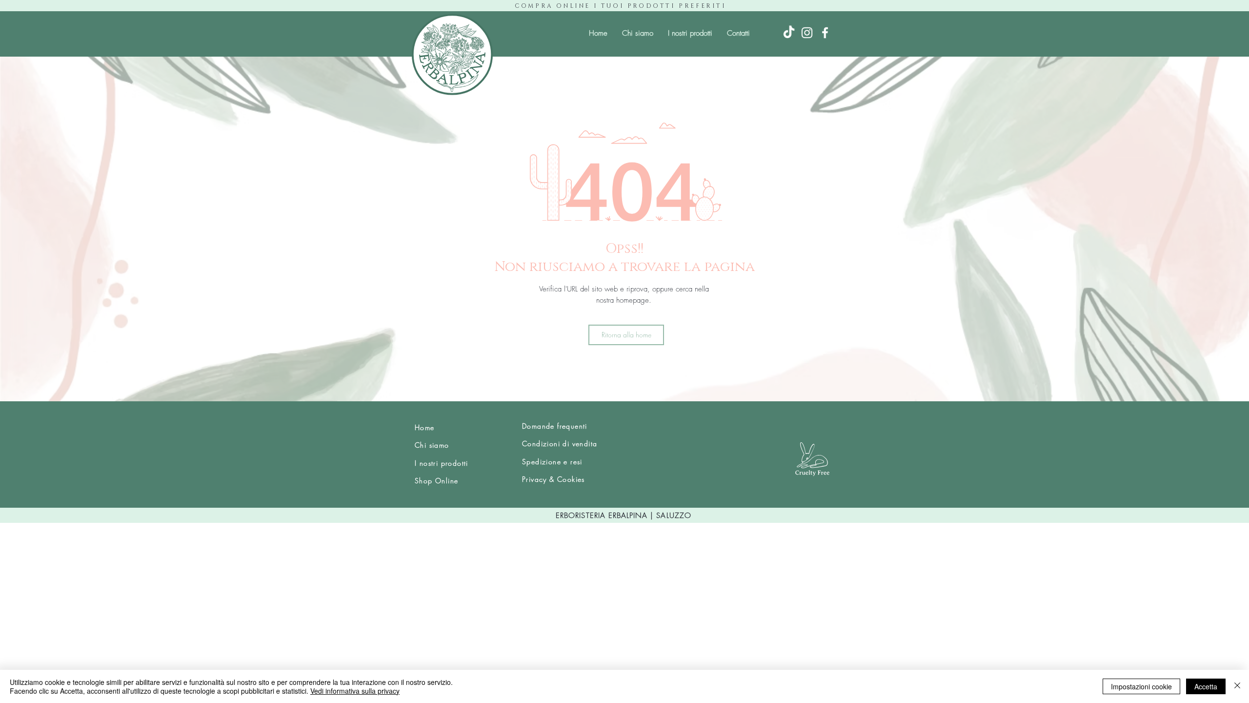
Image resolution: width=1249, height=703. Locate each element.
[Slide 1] (625, 382)
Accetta (1205, 686)
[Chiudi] (1237, 686)
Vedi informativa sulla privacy (355, 691)
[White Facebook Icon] (825, 32)
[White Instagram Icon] (807, 32)
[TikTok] (789, 32)
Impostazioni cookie (1141, 686)
